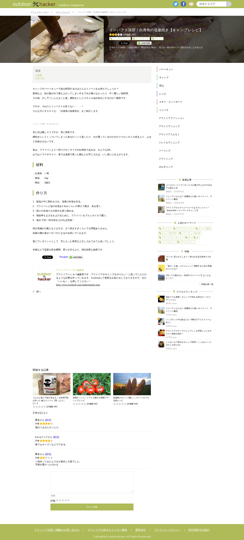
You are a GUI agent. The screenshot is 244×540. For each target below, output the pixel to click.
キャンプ (158, 38)
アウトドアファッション (171, 118)
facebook (183, 4)
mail (191, 4)
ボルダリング (166, 167)
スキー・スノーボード (170, 102)
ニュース (163, 110)
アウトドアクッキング (172, 237)
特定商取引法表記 (199, 530)
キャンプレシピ (142, 38)
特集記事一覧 (207, 284)
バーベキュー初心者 (191, 233)
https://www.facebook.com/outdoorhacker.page (78, 285)
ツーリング (164, 150)
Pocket (64, 257)
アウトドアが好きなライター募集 (107, 530)
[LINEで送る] (76, 257)
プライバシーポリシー (167, 530)
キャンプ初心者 (169, 233)
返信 (48, 420)
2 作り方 (39, 78)
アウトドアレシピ (184, 228)
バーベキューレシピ (121, 38)
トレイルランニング (169, 142)
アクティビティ (187, 242)
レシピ (162, 93)
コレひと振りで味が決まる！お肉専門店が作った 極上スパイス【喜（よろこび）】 (51, 401)
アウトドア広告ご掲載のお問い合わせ (57, 530)
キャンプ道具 (204, 228)
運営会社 (140, 530)
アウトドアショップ (169, 126)
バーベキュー (166, 69)
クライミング (166, 158)
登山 (161, 85)
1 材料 (38, 75)
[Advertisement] (92, 330)
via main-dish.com (52, 124)
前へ (38, 291)
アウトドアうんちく (169, 134)
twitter (175, 4)
